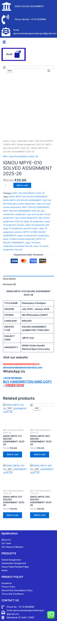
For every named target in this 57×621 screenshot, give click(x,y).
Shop (13, 141)
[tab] (28, 279)
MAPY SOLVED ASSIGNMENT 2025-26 (21, 211)
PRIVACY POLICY (12, 576)
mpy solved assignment (26, 218)
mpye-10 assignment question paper (20, 228)
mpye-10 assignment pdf (37, 225)
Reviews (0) (9, 284)
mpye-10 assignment (34, 221)
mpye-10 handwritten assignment (33, 235)
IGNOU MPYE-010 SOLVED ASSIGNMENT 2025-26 (27, 200)
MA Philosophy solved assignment (19, 203)
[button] (4, 42)
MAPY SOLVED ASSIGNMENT (36, 207)
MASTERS (23, 141)
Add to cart (22, 185)
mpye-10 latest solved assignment (19, 239)
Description (9, 278)
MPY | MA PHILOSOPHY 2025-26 (20, 156)
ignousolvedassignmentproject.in (21, 364)
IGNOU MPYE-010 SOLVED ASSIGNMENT (28, 196)
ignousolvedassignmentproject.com (22, 367)
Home (6, 141)
